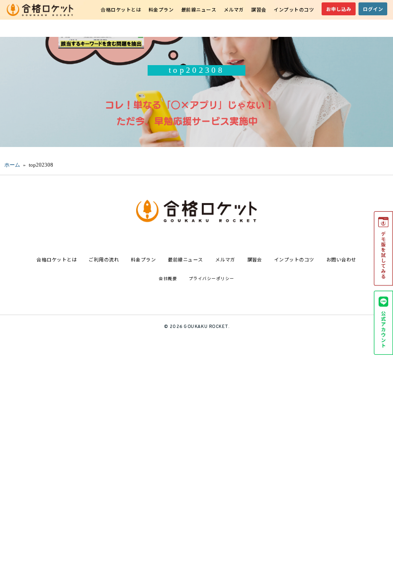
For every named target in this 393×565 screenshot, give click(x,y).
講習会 (258, 9)
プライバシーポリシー (211, 278)
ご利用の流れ (104, 259)
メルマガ (234, 9)
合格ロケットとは (121, 9)
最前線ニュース (198, 9)
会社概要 (168, 278)
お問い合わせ (341, 259)
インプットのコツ (294, 9)
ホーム (12, 165)
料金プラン (161, 9)
